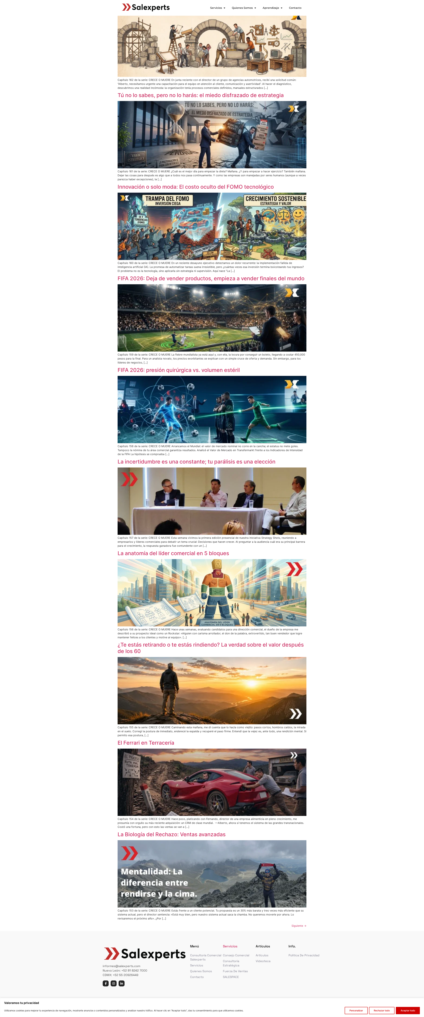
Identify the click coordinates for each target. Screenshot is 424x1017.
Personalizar (356, 1010)
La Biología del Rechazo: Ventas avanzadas (172, 834)
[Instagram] (114, 983)
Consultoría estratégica (231, 963)
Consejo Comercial (236, 955)
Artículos (262, 955)
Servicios (216, 7)
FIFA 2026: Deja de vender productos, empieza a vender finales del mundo (211, 278)
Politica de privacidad (304, 955)
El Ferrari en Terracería (146, 743)
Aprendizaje (271, 7)
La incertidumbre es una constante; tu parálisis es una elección (196, 461)
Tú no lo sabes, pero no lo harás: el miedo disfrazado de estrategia (201, 95)
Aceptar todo (408, 1010)
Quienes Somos (242, 7)
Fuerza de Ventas (235, 971)
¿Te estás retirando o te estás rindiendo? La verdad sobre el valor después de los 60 (211, 647)
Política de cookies (254, 1010)
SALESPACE (231, 977)
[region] (212, 1007)
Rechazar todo (382, 1010)
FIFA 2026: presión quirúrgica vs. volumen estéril (180, 370)
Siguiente (299, 925)
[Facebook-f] (106, 983)
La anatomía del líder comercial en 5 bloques (173, 553)
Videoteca (263, 961)
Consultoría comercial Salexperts (205, 957)
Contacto (295, 7)
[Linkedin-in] (122, 983)
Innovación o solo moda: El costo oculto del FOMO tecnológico (196, 187)
